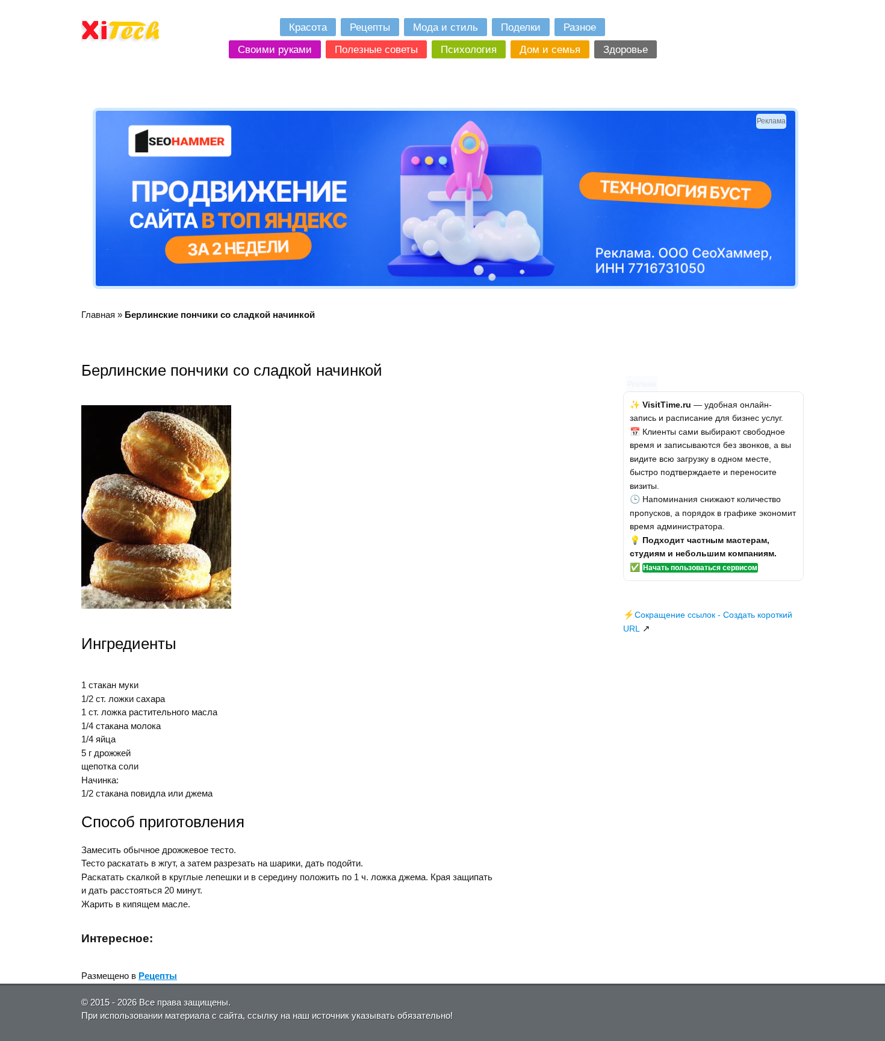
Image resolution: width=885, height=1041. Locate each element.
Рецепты (157, 976)
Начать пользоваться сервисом (700, 568)
